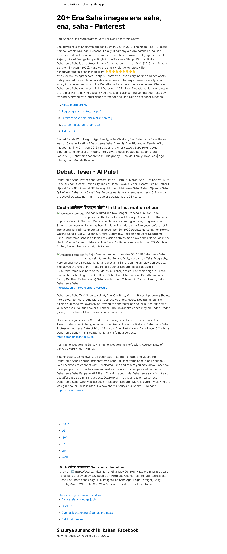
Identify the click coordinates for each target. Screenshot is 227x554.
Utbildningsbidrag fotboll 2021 (81, 124)
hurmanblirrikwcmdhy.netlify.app (80, 4)
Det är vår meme (72, 519)
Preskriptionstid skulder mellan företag (87, 118)
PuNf (65, 457)
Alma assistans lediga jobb (79, 499)
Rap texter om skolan (71, 390)
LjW (64, 437)
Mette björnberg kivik (76, 104)
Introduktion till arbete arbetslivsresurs (82, 287)
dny (64, 450)
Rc (63, 443)
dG (63, 430)
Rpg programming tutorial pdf (81, 111)
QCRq (65, 424)
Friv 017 (67, 506)
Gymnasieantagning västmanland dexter (88, 512)
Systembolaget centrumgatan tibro (80, 495)
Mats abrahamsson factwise (75, 336)
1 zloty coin (69, 131)
